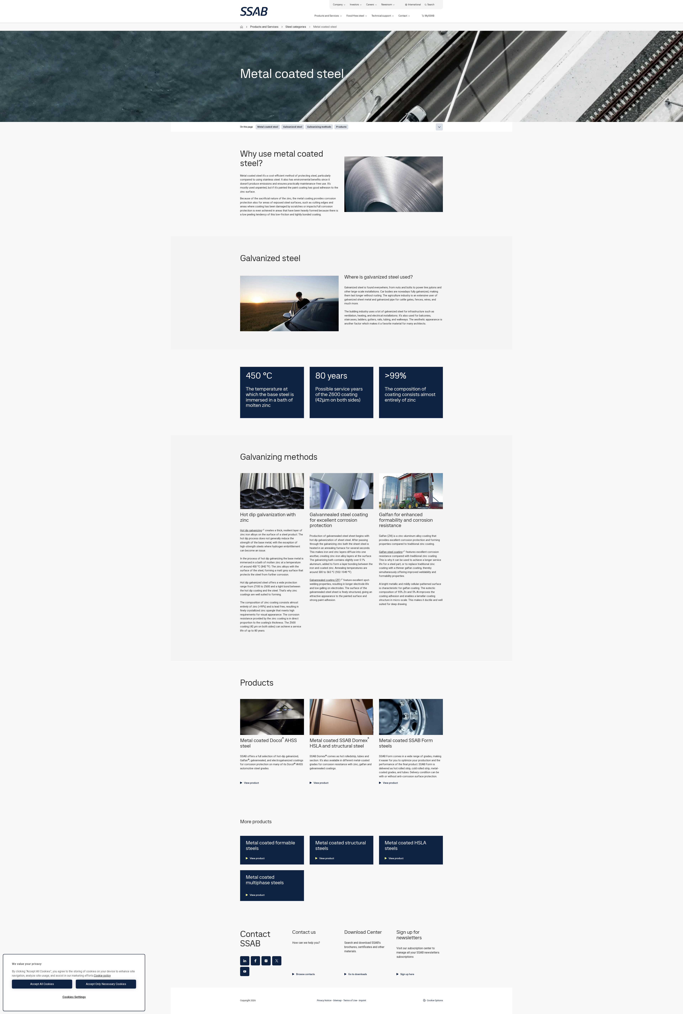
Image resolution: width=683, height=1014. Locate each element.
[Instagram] (266, 960)
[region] (74, 982)
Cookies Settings (74, 997)
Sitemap (337, 1000)
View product (251, 782)
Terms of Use (350, 1000)
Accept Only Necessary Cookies (106, 984)
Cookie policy (102, 975)
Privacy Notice (324, 1000)
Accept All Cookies (42, 984)
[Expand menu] (439, 126)
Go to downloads (357, 974)
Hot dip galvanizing (251, 530)
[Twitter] (276, 960)
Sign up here (407, 974)
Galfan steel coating (391, 552)
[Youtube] (244, 971)
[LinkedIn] (244, 960)
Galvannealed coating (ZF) (325, 580)
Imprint (362, 1000)
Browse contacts (305, 974)
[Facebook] (255, 960)
